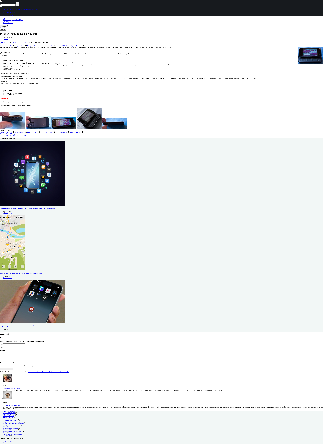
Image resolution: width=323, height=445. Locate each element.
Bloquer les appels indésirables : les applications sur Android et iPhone (20, 326)
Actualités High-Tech (9, 411)
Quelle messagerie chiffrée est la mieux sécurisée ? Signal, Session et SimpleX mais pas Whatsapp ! (28, 208)
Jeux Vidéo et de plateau (9, 420)
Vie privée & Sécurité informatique (12, 434)
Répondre (17, 388)
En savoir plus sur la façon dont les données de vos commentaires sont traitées (48, 372)
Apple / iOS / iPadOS (9, 413)
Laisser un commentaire (6, 369)
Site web (2, 350)
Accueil (5, 18)
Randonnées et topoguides (10, 429)
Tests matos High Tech (9, 21)
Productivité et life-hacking (10, 428)
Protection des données (9, 443)
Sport (4, 432)
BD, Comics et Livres (9, 414)
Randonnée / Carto (8, 23)
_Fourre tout (6, 435)
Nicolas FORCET (5, 28)
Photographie (6, 426)
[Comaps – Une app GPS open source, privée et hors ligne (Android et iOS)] (12, 270)
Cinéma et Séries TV (8, 416)
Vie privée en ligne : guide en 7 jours (13, 20)
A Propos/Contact (8, 441)
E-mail (2, 347)
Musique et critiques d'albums (11, 425)
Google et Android (8, 417)
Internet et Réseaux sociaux (10, 419)
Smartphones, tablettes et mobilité (20, 42)
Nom (1, 344)
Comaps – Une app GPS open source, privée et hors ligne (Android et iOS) (21, 273)
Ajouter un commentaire (7, 363)
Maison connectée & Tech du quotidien (13, 423)
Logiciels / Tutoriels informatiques (12, 422)
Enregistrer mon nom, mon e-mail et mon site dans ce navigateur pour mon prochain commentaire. (28, 366)
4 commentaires (7, 213)
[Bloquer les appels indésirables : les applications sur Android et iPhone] (32, 322)
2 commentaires (7, 39)
